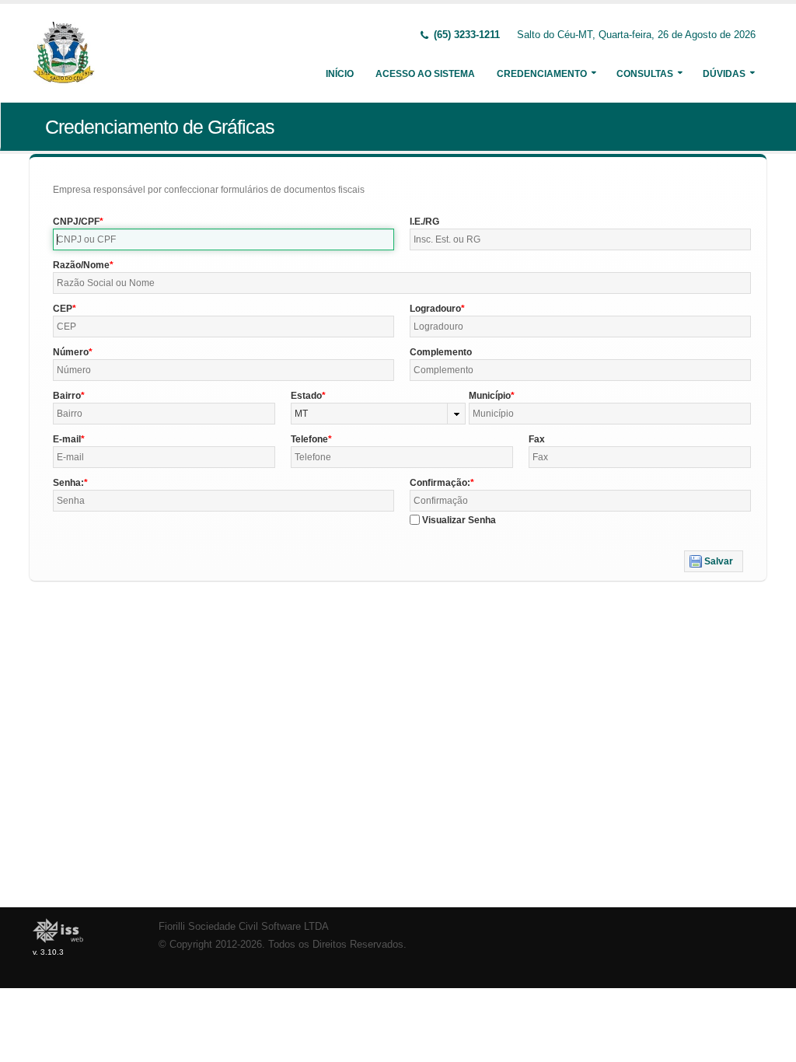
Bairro (67, 395)
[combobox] (378, 413)
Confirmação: (440, 482)
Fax (537, 439)
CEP (62, 308)
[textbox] (223, 239)
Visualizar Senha (459, 520)
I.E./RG (424, 221)
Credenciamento (542, 73)
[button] (713, 561)
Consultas (644, 73)
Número (71, 352)
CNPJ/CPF (76, 221)
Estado (306, 395)
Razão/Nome (81, 265)
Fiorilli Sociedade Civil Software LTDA (244, 926)
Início (340, 73)
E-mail (67, 439)
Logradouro (435, 308)
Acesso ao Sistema (425, 73)
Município (490, 395)
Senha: (68, 482)
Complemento (441, 352)
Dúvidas (724, 73)
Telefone (309, 439)
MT (301, 413)
